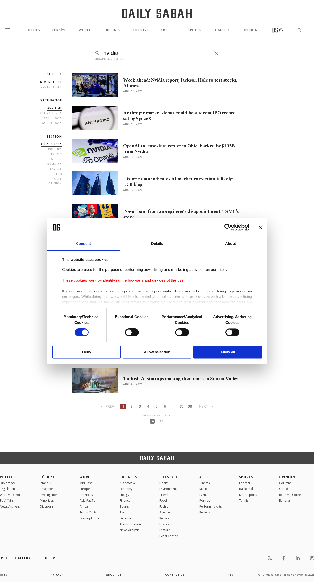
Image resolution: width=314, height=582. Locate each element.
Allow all (227, 352)
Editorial (285, 501)
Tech (123, 512)
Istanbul (45, 483)
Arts (58, 178)
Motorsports (248, 495)
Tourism (125, 506)
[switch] (132, 332)
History (164, 524)
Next (204, 406)
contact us (174, 574)
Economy (126, 489)
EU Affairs (6, 501)
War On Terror (10, 495)
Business (54, 164)
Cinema (204, 483)
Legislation (7, 489)
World (56, 159)
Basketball (246, 489)
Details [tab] (157, 243)
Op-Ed (283, 489)
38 (190, 406)
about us (114, 574)
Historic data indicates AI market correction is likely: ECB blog (178, 181)
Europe (85, 489)
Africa (84, 506)
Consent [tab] (83, 243)
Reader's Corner (290, 495)
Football (245, 483)
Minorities (47, 501)
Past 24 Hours (50, 113)
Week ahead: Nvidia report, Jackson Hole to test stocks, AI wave (180, 83)
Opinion (55, 183)
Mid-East (86, 483)
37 (181, 406)
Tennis (243, 501)
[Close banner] (260, 227)
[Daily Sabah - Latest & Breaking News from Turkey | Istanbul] (156, 13)
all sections (51, 144)
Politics (55, 149)
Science (164, 512)
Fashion (164, 506)
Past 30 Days (51, 123)
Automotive (128, 483)
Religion (164, 518)
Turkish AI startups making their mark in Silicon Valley (180, 378)
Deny (86, 352)
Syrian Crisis (88, 512)
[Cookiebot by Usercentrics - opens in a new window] (228, 227)
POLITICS (8, 477)
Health (164, 483)
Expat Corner (168, 536)
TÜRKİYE (47, 477)
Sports (56, 168)
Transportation (130, 524)
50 (161, 421)
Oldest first (51, 86)
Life (59, 173)
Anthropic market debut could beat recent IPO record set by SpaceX (179, 116)
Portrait (204, 501)
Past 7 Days (52, 118)
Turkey (56, 154)
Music (203, 489)
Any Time (54, 108)
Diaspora (46, 506)
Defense (125, 518)
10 (152, 421)
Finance (125, 501)
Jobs (3, 574)
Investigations (49, 495)
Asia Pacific (87, 501)
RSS (230, 574)
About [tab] (230, 243)
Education (47, 489)
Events (203, 495)
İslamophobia (89, 518)
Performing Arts (210, 506)
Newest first (51, 81)
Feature (164, 530)
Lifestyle (168, 477)
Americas (86, 495)
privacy (57, 574)
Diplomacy (7, 483)
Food (163, 501)
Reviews (204, 512)
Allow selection (157, 352)
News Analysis (10, 506)
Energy (124, 495)
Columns (285, 483)
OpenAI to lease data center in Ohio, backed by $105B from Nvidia (179, 148)
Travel (163, 495)
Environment (168, 489)
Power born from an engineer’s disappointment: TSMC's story (181, 214)
